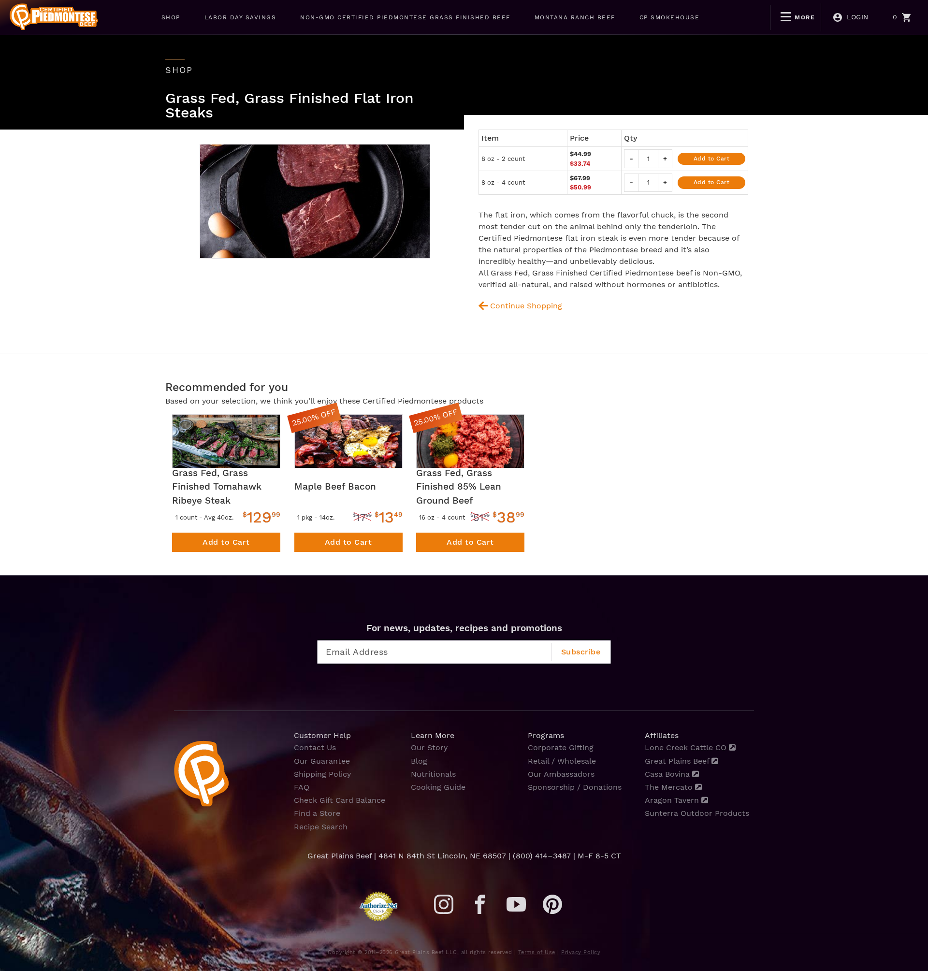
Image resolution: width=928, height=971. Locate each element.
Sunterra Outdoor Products (697, 813)
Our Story (429, 747)
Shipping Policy (322, 774)
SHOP (170, 17)
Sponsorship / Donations (575, 787)
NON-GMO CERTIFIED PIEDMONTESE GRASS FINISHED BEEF (405, 17)
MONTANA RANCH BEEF (575, 17)
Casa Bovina (668, 774)
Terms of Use (536, 952)
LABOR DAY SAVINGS (240, 17)
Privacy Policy (580, 952)
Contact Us (315, 747)
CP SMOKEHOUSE (669, 17)
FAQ (301, 787)
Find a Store (317, 813)
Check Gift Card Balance (339, 800)
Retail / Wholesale (562, 761)
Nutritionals (433, 774)
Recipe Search (321, 826)
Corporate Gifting (561, 747)
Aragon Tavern (673, 800)
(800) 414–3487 (542, 855)
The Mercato (670, 787)
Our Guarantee (322, 761)
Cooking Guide (438, 787)
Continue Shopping (526, 305)
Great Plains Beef (678, 761)
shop (179, 70)
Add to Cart (712, 158)
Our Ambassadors (561, 774)
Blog (419, 761)
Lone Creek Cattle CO (687, 747)
